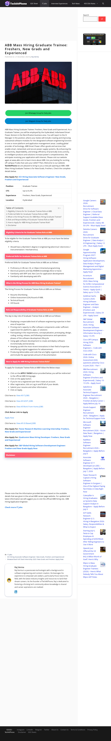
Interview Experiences (59, 3)
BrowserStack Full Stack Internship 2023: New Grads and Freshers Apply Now (35, 559)
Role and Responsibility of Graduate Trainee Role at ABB (30, 219)
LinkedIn (30, 730)
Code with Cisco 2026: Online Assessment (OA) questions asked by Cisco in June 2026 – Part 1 (93, 360)
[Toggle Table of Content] (59, 208)
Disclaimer (12, 225)
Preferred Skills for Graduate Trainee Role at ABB (27, 214)
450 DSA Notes (89, 3)
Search (86, 15)
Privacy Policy (92, 730)
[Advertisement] (38, 24)
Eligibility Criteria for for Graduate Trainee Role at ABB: (30, 211)
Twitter (46, 730)
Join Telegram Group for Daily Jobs (38, 121)
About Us (54, 730)
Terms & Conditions (78, 730)
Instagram (20, 730)
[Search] (102, 19)
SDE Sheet (34, 3)
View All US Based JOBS (26, 423)
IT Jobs (44, 3)
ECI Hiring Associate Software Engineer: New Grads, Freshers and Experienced (35, 557)
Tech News (76, 3)
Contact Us (64, 730)
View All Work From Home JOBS (29, 406)
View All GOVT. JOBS (24, 401)
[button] (103, 3)
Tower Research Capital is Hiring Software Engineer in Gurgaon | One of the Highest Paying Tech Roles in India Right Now (94, 483)
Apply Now (9, 417)
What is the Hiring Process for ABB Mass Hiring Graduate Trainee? (34, 217)
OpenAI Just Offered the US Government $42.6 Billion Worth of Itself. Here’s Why (92, 554)
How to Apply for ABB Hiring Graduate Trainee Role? (29, 222)
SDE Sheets (32, 732)
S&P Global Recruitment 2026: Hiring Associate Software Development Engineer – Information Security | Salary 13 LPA (93, 327)
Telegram (38, 730)
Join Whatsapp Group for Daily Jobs (38, 113)
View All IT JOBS (22, 395)
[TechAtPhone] (16, 3)
